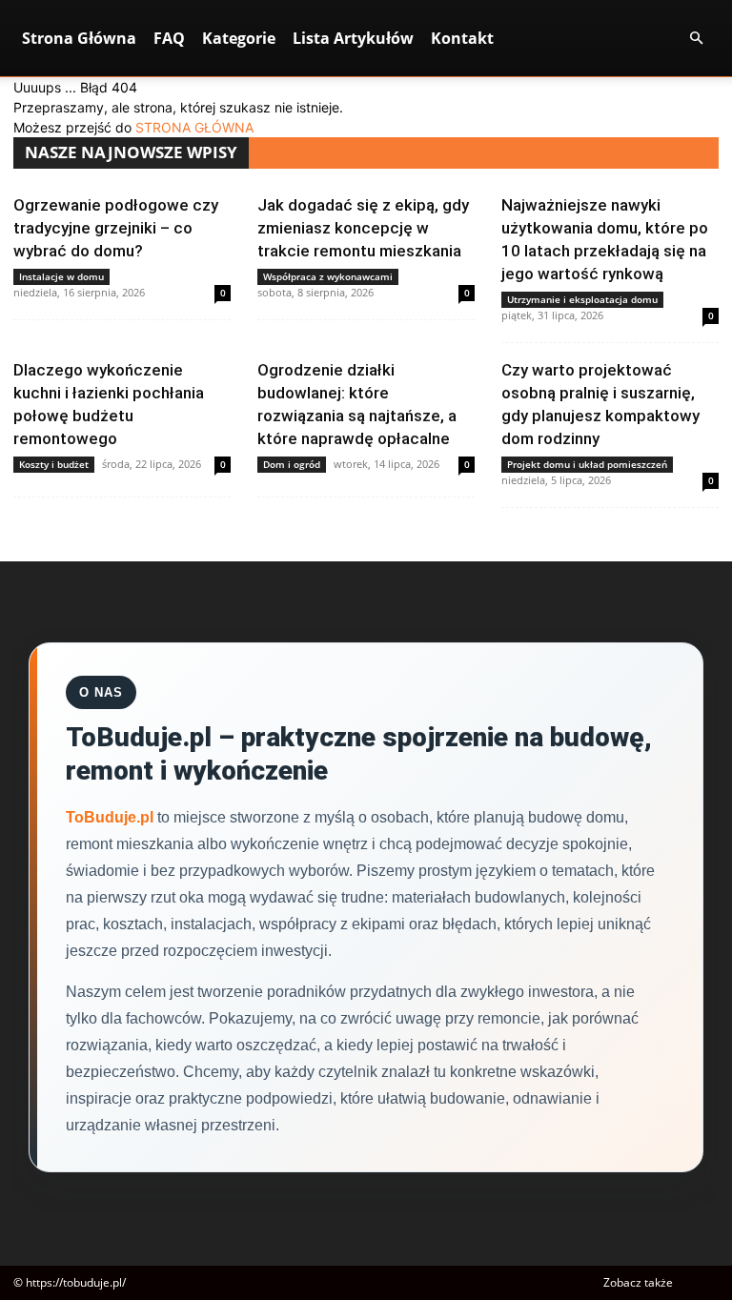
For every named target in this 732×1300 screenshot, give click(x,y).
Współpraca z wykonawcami (328, 276)
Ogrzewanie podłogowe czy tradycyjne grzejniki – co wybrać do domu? (115, 227)
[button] (696, 39)
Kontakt (462, 38)
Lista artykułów (353, 38)
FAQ (169, 38)
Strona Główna (79, 38)
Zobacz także (638, 1282)
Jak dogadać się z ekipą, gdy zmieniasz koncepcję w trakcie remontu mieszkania (363, 227)
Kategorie (238, 38)
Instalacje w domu (61, 276)
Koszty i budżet (54, 464)
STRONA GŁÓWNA (194, 127)
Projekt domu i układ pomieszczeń (587, 464)
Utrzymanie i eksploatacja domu (582, 299)
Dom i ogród (291, 464)
